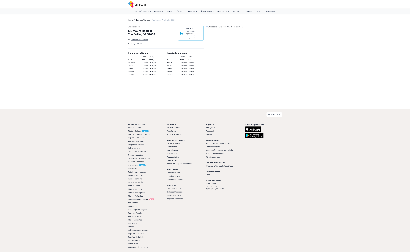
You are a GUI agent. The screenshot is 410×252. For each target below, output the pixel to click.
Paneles (191, 11)
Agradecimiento (174, 157)
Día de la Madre (173, 143)
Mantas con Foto (135, 189)
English (209, 175)
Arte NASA (171, 131)
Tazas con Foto (134, 240)
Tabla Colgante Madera (138, 230)
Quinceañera (172, 160)
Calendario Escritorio (137, 151)
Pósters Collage (134, 131)
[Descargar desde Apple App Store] (253, 129)
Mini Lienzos (133, 203)
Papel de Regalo (135, 213)
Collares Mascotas (136, 162)
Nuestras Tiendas (142, 20)
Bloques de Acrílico (136, 144)
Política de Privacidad (215, 153)
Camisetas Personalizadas (139, 158)
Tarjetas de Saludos (136, 237)
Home (130, 20)
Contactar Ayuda (213, 146)
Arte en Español (173, 127)
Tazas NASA (133, 244)
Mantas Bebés (134, 185)
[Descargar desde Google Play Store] (254, 135)
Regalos (236, 11)
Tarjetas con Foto (252, 11)
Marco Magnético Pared (138, 199)
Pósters (179, 11)
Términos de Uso (213, 157)
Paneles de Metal (174, 176)
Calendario (270, 11)
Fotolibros (132, 168)
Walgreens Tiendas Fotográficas (219, 166)
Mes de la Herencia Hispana (139, 134)
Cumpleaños (172, 150)
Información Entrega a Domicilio (219, 150)
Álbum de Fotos (207, 11)
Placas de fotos (134, 216)
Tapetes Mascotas (136, 233)
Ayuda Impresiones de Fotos (218, 143)
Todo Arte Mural (174, 134)
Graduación (172, 146)
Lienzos (169, 11)
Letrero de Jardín (135, 182)
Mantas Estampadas (136, 192)
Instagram (210, 127)
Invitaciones (172, 153)
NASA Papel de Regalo (137, 209)
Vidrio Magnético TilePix (138, 247)
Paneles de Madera (175, 179)
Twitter (209, 134)
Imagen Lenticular (135, 175)
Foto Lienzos (133, 165)
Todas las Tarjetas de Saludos (179, 164)
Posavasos (132, 223)
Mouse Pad (132, 206)
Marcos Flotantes (135, 196)
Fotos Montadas (174, 173)
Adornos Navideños (136, 141)
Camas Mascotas (135, 155)
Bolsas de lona (134, 148)
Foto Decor (222, 11)
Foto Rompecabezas (137, 172)
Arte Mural (158, 11)
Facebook (210, 131)
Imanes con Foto (135, 179)
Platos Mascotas (135, 220)
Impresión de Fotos (143, 11)
